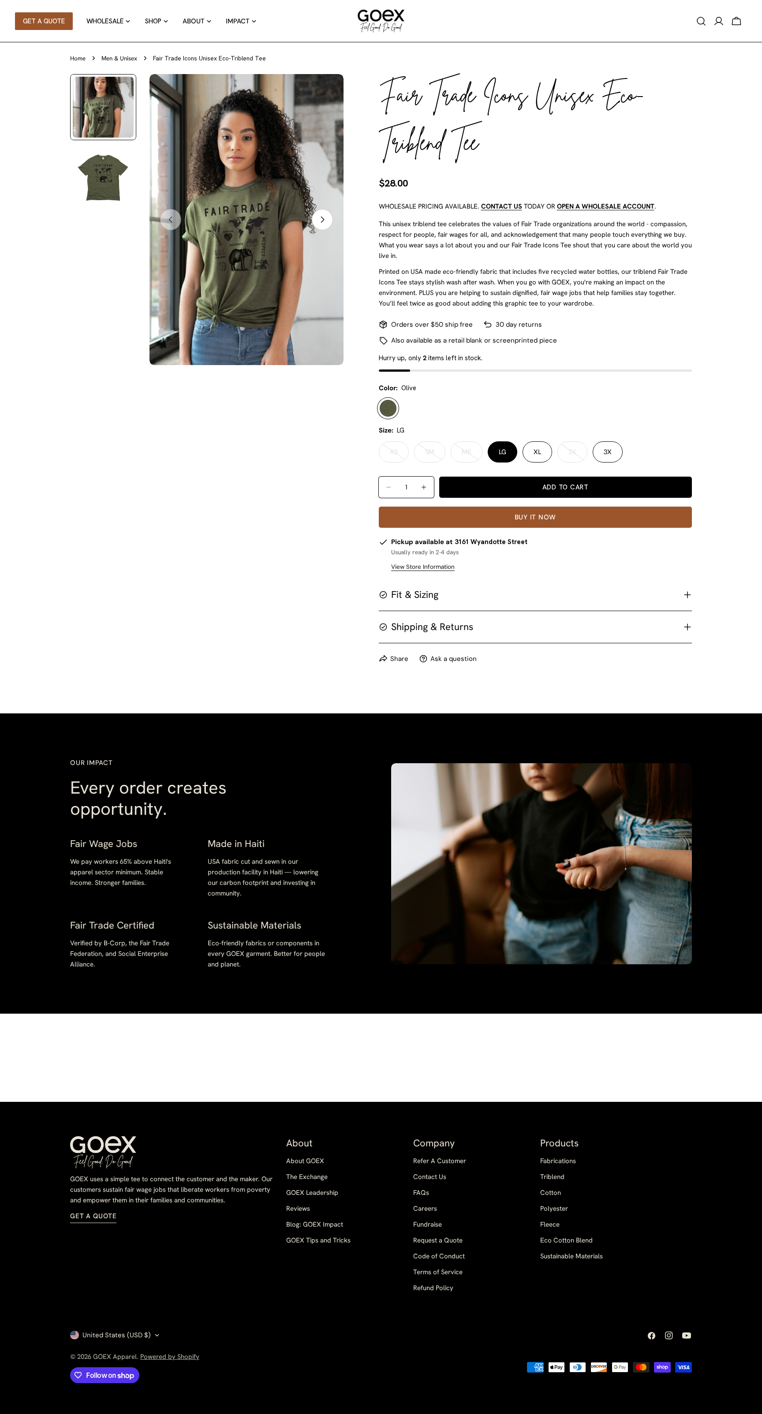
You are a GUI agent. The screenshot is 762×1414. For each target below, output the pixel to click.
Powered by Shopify (169, 1356)
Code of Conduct (439, 1256)
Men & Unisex (119, 58)
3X (608, 452)
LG (502, 452)
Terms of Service (438, 1272)
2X (577, 455)
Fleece (550, 1224)
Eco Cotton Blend (566, 1240)
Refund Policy (433, 1287)
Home (78, 58)
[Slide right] (322, 219)
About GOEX (305, 1161)
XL (537, 452)
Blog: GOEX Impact (314, 1224)
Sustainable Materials (571, 1256)
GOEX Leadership (312, 1192)
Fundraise (427, 1224)
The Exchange (307, 1176)
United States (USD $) (116, 1335)
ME (472, 455)
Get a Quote (93, 1216)
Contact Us (429, 1176)
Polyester (554, 1208)
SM (435, 455)
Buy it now (536, 517)
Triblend (552, 1176)
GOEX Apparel (115, 1356)
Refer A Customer (439, 1161)
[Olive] (388, 408)
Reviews (298, 1208)
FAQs (421, 1192)
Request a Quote (438, 1240)
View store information (423, 567)
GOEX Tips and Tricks (318, 1240)
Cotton (550, 1192)
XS (399, 455)
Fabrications (558, 1161)
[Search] (701, 21)
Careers (425, 1208)
